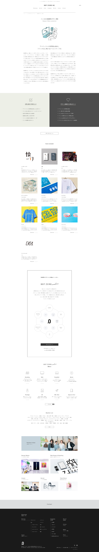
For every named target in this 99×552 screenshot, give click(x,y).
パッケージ (41, 522)
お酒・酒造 (42, 423)
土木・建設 (66, 418)
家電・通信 (56, 420)
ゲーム (71, 420)
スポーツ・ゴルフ (30, 417)
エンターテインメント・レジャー (54, 418)
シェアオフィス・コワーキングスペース (33, 420)
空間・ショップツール (43, 529)
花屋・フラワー (33, 423)
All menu (49, 404)
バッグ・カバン (48, 417)
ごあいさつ (53, 524)
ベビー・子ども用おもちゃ (49, 421)
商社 (46, 420)
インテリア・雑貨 (68, 417)
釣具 (38, 423)
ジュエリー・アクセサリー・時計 (40, 417)
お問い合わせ (59, 547)
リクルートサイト (34, 531)
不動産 (62, 418)
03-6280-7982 (65, 547)
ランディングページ (35, 529)
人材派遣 (46, 423)
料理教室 (54, 423)
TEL (49, 350)
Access (59, 8)
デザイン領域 (54, 533)
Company (50, 8)
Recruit (54, 8)
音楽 (64, 420)
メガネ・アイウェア (56, 417)
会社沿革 (53, 531)
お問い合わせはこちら (49, 133)
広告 (40, 524)
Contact (64, 8)
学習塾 (51, 423)
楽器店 (61, 420)
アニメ (67, 420)
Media (66, 530)
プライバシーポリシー (74, 547)
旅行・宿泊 (36, 418)
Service (40, 8)
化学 (58, 423)
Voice (45, 8)
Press (65, 535)
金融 (60, 423)
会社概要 (53, 522)
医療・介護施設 (65, 423)
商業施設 (42, 420)
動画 (40, 531)
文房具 (32, 418)
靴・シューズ (62, 417)
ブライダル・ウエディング (43, 418)
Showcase (35, 8)
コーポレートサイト (35, 524)
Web (31, 522)
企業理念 (53, 529)
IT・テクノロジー (50, 420)
